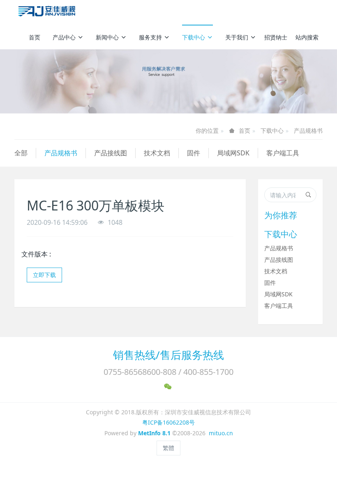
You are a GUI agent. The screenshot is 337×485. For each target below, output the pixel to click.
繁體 (168, 448)
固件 (193, 152)
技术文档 (157, 152)
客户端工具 (282, 152)
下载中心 (193, 37)
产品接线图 (110, 152)
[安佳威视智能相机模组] (47, 12)
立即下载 (44, 275)
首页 (34, 37)
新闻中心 (107, 37)
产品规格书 (308, 130)
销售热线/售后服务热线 (168, 354)
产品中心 (64, 37)
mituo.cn (221, 433)
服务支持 (150, 37)
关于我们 (236, 37)
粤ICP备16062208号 (168, 422)
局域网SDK (233, 152)
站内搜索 (307, 37)
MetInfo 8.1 (154, 433)
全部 (21, 152)
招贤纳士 (275, 37)
